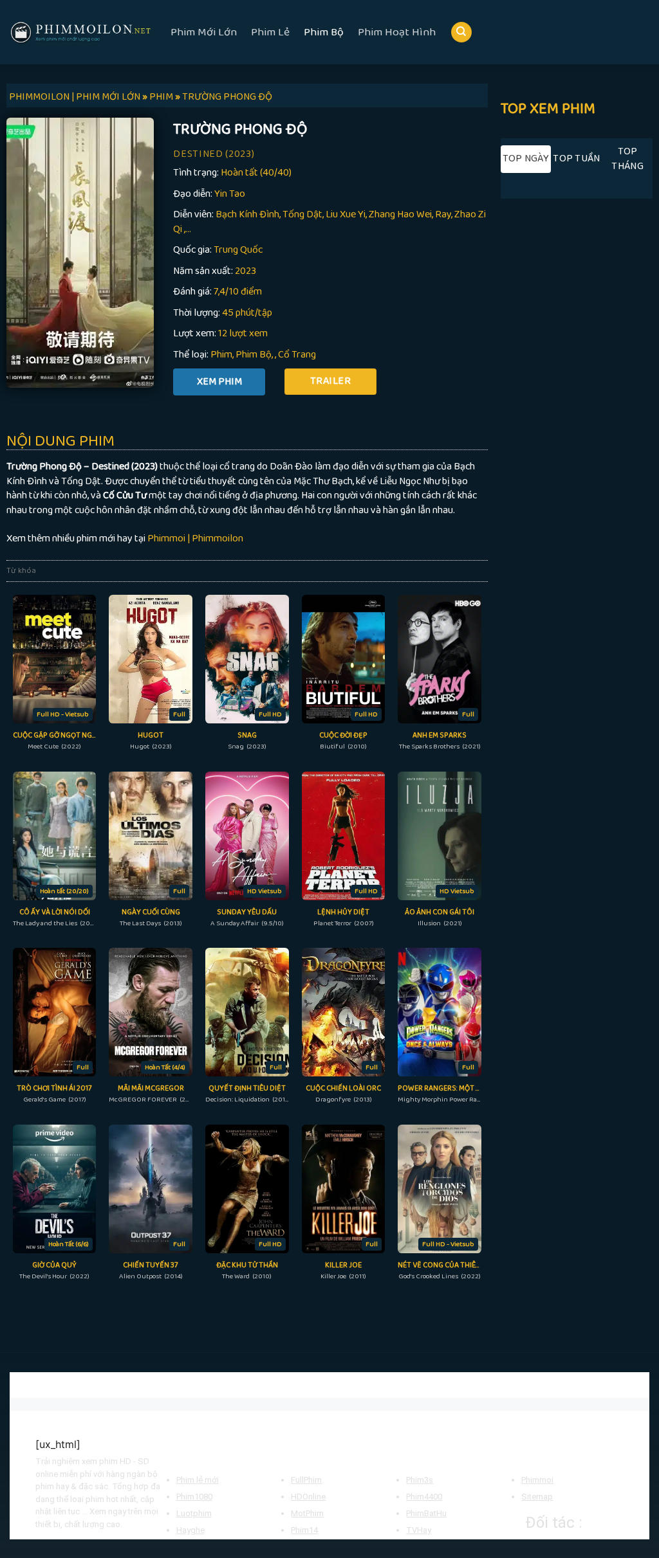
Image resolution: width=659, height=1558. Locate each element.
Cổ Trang (297, 355)
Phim (221, 355)
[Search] (461, 32)
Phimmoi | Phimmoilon (195, 538)
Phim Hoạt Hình (397, 32)
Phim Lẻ (270, 32)
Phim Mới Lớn (204, 32)
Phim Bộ (324, 32)
